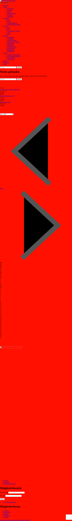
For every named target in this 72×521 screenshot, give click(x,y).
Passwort (2, 496)
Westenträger (10, 51)
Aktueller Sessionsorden (13, 54)
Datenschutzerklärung (10, 484)
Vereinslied (10, 16)
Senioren (6, 514)
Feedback (6, 511)
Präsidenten (10, 9)
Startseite (6, 5)
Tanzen (6, 26)
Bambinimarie (11, 48)
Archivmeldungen (12, 23)
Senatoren (10, 15)
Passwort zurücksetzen (10, 502)
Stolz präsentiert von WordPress (21, 520)
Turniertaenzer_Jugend (13, 42)
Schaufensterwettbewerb (14, 24)
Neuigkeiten (7, 512)
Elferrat (9, 12)
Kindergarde (10, 45)
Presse (9, 21)
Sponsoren (6, 62)
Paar (8, 29)
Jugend (5, 35)
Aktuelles (6, 18)
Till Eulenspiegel (11, 13)
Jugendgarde (10, 39)
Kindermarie (10, 43)
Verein (5, 7)
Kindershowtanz (11, 47)
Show (8, 34)
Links (5, 64)
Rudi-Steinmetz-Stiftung (13, 56)
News (8, 20)
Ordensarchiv (10, 59)
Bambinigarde (11, 50)
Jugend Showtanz (12, 40)
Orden (5, 53)
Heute (1, 188)
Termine (6, 517)
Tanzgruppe (7, 515)
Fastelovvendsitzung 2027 (7, 96)
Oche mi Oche (11, 58)
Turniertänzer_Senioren (13, 31)
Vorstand (9, 10)
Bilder (5, 61)
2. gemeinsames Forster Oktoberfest (10, 89)
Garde (8, 32)
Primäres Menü (4, 2)
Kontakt (6, 480)
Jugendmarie (10, 37)
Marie (8, 28)
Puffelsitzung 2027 (5, 102)
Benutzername (4, 492)
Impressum (7, 482)
